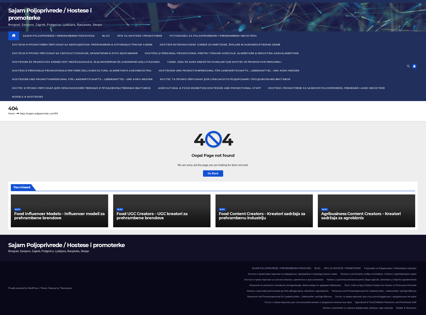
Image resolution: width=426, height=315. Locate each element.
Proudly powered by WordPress (23, 288)
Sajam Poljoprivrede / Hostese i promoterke (66, 245)
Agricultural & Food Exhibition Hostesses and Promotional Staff (209, 88)
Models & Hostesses (27, 96)
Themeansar (66, 288)
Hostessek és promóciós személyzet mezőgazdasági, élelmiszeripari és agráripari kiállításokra (86, 61)
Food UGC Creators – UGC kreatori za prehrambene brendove (152, 215)
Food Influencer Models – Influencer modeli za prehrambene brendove (59, 215)
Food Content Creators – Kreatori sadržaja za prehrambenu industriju (262, 215)
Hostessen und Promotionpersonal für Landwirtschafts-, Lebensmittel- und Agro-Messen (229, 70)
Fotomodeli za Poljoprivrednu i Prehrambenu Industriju (213, 35)
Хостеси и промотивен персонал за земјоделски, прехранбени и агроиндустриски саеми (82, 44)
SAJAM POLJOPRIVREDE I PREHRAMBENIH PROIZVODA (59, 35)
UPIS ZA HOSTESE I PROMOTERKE (139, 35)
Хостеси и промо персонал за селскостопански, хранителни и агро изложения (74, 53)
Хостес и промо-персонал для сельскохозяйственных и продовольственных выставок (81, 88)
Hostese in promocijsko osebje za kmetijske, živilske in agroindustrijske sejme (220, 44)
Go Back (213, 173)
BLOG (106, 35)
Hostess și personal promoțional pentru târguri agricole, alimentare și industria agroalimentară (222, 53)
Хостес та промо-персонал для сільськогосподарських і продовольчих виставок (225, 79)
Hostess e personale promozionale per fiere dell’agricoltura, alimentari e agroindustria (81, 70)
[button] (408, 66)
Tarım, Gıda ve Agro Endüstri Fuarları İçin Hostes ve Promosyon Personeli (224, 61)
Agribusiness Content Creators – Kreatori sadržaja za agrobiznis (361, 215)
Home (11, 113)
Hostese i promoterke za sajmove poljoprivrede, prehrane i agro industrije (326, 88)
